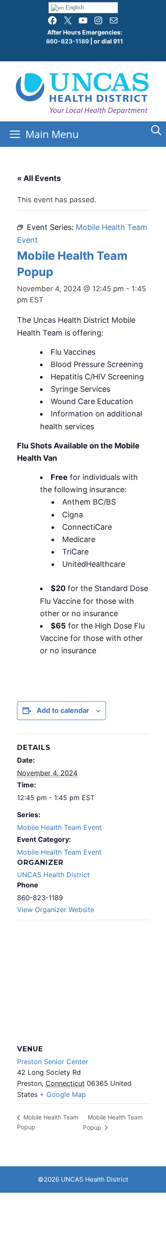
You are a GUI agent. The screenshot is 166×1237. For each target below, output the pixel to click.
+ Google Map (63, 1094)
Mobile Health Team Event (59, 827)
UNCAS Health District (53, 874)
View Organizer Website (55, 909)
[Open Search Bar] (156, 130)
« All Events (39, 178)
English (74, 7)
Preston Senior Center (52, 1061)
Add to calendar (63, 710)
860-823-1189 (67, 41)
